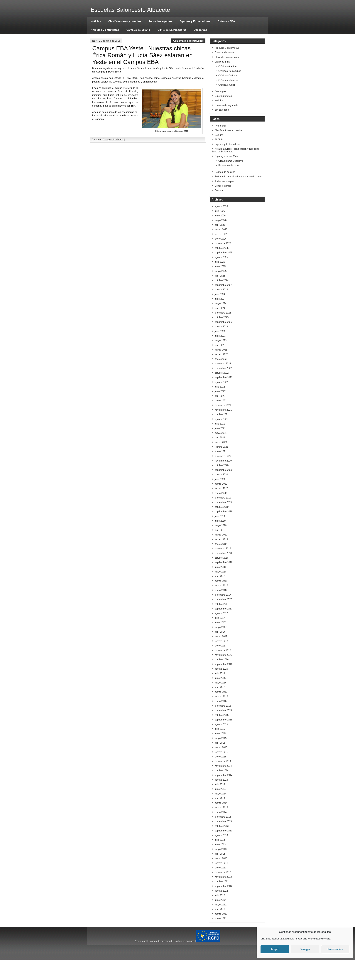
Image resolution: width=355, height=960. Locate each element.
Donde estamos (223, 185)
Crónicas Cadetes (227, 75)
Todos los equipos (160, 21)
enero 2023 (220, 359)
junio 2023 (220, 335)
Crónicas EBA (226, 21)
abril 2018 (220, 576)
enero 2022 (220, 400)
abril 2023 (220, 345)
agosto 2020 (221, 474)
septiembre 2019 (223, 511)
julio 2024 (220, 294)
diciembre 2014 (223, 761)
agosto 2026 (221, 206)
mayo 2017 (220, 627)
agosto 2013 (221, 835)
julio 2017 (220, 618)
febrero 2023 (221, 354)
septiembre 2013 (223, 830)
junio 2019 (220, 520)
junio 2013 (220, 844)
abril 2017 (220, 631)
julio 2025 (220, 261)
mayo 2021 (220, 433)
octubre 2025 (222, 248)
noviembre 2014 (223, 765)
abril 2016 (220, 687)
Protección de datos (229, 165)
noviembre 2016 (223, 655)
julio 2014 (220, 784)
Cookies (219, 135)
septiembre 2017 (223, 608)
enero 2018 (220, 590)
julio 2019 (220, 516)
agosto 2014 (221, 779)
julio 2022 (220, 386)
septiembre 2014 (223, 775)
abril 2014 (220, 798)
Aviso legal (220, 125)
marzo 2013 (221, 858)
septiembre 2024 (223, 285)
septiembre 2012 (223, 886)
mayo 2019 (220, 525)
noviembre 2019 (223, 502)
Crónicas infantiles (228, 80)
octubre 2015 (222, 715)
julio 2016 (220, 673)
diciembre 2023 (223, 312)
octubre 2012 (222, 881)
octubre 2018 (222, 557)
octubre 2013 (222, 826)
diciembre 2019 (223, 497)
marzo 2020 (221, 483)
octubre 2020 (222, 465)
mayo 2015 (220, 738)
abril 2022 (220, 396)
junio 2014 (220, 789)
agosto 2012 (221, 890)
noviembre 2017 (223, 599)
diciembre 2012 (223, 872)
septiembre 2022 (223, 377)
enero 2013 (220, 867)
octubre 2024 (222, 280)
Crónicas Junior (226, 84)
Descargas (200, 29)
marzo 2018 (221, 581)
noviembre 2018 (223, 553)
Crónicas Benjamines (229, 71)
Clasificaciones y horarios (124, 21)
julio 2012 (220, 895)
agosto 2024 (221, 289)
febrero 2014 (221, 807)
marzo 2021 (221, 442)
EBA (94, 40)
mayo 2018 (220, 571)
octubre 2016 (222, 659)
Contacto (219, 190)
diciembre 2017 (223, 594)
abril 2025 (220, 275)
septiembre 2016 (223, 664)
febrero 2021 (221, 446)
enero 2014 (220, 812)
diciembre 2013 (223, 816)
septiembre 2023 (223, 322)
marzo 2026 (221, 229)
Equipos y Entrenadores (195, 21)
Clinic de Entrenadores (172, 29)
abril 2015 (220, 742)
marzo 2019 (221, 534)
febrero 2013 (221, 863)
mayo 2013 (220, 849)
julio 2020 (220, 479)
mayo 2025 (220, 271)
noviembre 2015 (223, 710)
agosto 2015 (221, 724)
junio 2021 (220, 428)
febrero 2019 (221, 539)
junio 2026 (220, 215)
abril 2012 (220, 909)
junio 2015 (220, 733)
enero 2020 (220, 493)
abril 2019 (220, 530)
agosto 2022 (221, 382)
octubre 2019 (222, 507)
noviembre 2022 (223, 368)
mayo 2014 (220, 793)
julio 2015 (220, 728)
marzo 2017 (221, 636)
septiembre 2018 (223, 562)
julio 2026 (220, 211)
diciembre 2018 (223, 548)
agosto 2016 (221, 668)
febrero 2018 (221, 585)
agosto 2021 (221, 419)
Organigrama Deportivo (230, 160)
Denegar (305, 949)
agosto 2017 (221, 613)
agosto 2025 (221, 257)
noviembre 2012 (223, 876)
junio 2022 (220, 391)
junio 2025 (220, 266)
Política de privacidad (160, 941)
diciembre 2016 (223, 650)
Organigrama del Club (226, 156)
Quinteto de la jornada (226, 105)
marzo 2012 (221, 913)
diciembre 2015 (223, 705)
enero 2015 (220, 756)
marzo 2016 (221, 691)
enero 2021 (220, 451)
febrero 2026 (221, 234)
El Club (218, 139)
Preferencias (335, 949)
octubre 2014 (222, 770)
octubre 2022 (222, 372)
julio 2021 (220, 423)
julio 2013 (220, 839)
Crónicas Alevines (228, 66)
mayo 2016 (220, 682)
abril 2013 (220, 853)
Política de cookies (225, 172)
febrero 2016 (221, 696)
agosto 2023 (221, 326)
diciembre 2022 (223, 363)
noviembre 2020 (223, 460)
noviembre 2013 (223, 821)
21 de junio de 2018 (109, 40)
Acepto (275, 949)
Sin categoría (222, 109)
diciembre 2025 (223, 243)
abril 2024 (220, 308)
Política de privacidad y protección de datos (238, 176)
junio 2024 (220, 298)
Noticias (96, 21)
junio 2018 (220, 567)
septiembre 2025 (223, 252)
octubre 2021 (222, 414)
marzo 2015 (221, 747)
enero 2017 (220, 645)
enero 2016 (220, 701)
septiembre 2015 (223, 719)
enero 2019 (220, 544)
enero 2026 (220, 238)
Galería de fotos (223, 96)
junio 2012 (220, 900)
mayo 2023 (220, 340)
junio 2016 (220, 678)
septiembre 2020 (223, 470)
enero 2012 (220, 918)
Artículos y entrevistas (105, 29)
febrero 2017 (221, 641)
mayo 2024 (220, 303)
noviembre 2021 (223, 409)
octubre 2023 (222, 317)
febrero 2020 (221, 488)
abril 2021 (220, 437)
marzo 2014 (221, 802)
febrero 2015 (221, 752)
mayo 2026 (220, 220)
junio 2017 (220, 622)
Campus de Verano (138, 29)
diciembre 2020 (223, 456)
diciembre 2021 (223, 405)
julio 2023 (220, 331)
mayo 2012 (220, 904)
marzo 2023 (221, 349)
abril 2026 (220, 224)
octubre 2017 (222, 604)
